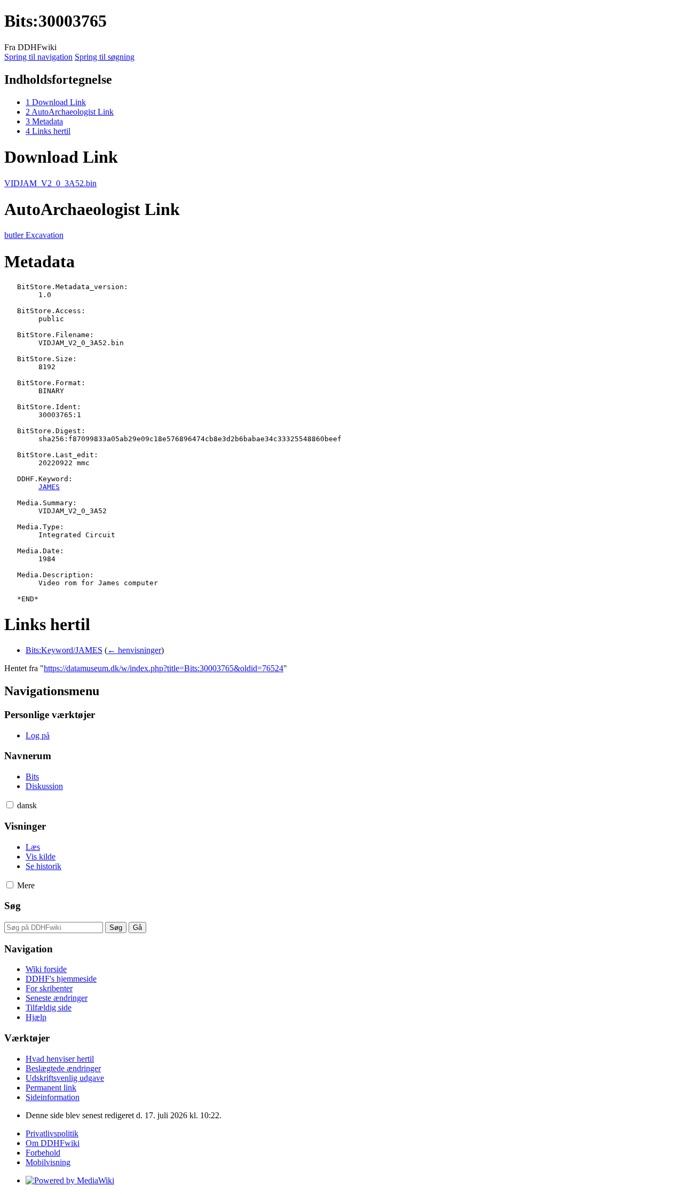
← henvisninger (134, 650)
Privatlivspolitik (52, 1133)
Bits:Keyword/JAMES (64, 650)
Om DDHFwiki (53, 1143)
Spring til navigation (38, 56)
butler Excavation (33, 235)
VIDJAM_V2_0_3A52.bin (50, 183)
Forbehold (43, 1152)
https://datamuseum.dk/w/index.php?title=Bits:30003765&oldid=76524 (163, 668)
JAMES (49, 487)
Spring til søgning (104, 56)
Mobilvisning (48, 1162)
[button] (9, 804)
